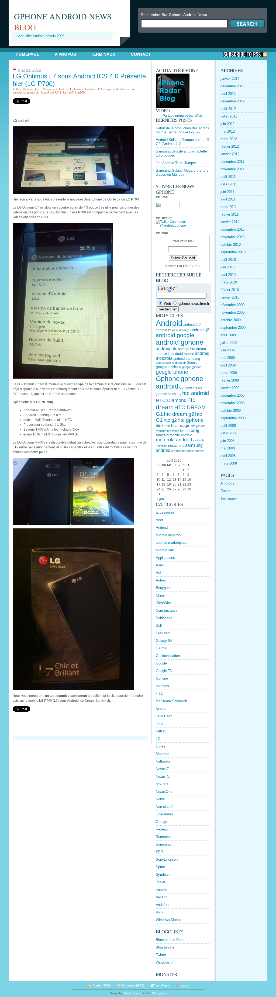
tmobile (161, 890)
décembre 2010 (232, 229)
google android (168, 367)
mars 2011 (228, 207)
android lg (163, 354)
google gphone (191, 367)
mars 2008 (228, 463)
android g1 (183, 330)
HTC (159, 693)
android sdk (163, 362)
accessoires (165, 512)
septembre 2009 (233, 328)
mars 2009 (228, 373)
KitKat (160, 731)
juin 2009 (227, 350)
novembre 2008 (232, 403)
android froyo (165, 330)
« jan (160, 499)
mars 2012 (228, 139)
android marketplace (171, 543)
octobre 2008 (230, 411)
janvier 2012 (229, 154)
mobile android (181, 435)
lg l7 (71, 92)
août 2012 (228, 109)
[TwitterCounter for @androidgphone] (183, 225)
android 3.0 (192, 325)
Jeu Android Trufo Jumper (176, 163)
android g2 (200, 330)
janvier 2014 (229, 79)
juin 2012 (227, 124)
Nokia (160, 799)
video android (194, 450)
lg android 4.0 (49, 92)
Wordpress (159, 993)
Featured (163, 633)
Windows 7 (164, 962)
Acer (159, 520)
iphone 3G (187, 431)
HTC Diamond (171, 400)
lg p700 (80, 92)
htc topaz (173, 430)
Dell (159, 626)
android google (175, 335)
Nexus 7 (162, 769)
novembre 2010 (232, 237)
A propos (65, 54)
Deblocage (164, 618)
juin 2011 (227, 192)
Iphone (161, 709)
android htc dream (192, 349)
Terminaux (103, 54)
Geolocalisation (168, 656)
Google (192, 363)
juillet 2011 (228, 184)
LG (100, 89)
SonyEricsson (167, 859)
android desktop (168, 535)
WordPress (161, 985)
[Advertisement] (72, 48)
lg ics (63, 92)
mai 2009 (227, 358)
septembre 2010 (233, 252)
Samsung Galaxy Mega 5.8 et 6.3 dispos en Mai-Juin (182, 172)
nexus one (176, 446)
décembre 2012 (232, 101)
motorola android (174, 439)
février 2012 (229, 146)
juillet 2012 (228, 116)
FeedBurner (192, 266)
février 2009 (229, 380)
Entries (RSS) (102, 985)
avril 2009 (228, 365)
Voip (159, 912)
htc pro (196, 426)
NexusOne (164, 792)
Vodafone (163, 905)
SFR (159, 852)
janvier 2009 (229, 388)
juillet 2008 (228, 433)
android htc (166, 348)
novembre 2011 (232, 169)
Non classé (164, 807)
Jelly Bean (164, 716)
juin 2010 (227, 267)
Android (63, 89)
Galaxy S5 (164, 641)
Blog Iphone (165, 947)
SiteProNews (132, 993)
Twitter (161, 955)
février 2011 (229, 214)
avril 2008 (228, 456)
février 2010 (229, 290)
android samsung (186, 358)
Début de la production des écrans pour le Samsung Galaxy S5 (182, 130)
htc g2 (170, 420)
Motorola (162, 754)
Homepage (27, 54)
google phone (172, 372)
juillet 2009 (228, 343)
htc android (195, 393)
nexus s (162, 784)
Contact (141, 54)
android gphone (179, 342)
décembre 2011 (232, 162)
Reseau (162, 829)
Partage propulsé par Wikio (183, 115)
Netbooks (163, 761)
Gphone (168, 378)
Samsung (163, 844)
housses (162, 686)
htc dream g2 (179, 414)
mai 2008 (227, 448)
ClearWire (163, 603)
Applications (165, 558)
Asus (160, 565)
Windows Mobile (168, 920)
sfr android (178, 450)
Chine (160, 595)
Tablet (160, 882)
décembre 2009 (232, 305)
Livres (160, 746)
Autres (161, 580)
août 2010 (228, 260)
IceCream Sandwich (83, 89)
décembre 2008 (232, 395)
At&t (159, 573)
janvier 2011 (229, 222)
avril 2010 (228, 275)
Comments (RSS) (132, 985)
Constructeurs (167, 610)
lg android (33, 92)
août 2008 (228, 426)
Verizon (161, 897)
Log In (184, 985)
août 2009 (228, 335)
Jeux (159, 724)
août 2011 (228, 177)
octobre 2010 (230, 245)
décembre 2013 (232, 86)
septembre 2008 (233, 418)
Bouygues (163, 588)
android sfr (179, 362)
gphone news (190, 387)
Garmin (161, 648)
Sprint (160, 867)
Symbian (163, 875)
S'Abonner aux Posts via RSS (245, 54)
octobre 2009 (230, 320)
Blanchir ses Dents (170, 940)
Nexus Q (163, 776)
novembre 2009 (232, 312)
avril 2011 (227, 199)
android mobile (182, 354)
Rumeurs (163, 837)
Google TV (164, 671)
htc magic (181, 425)
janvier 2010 (229, 297)
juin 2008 (227, 441)
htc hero (163, 425)
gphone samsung (168, 394)
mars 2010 (228, 282)
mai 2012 (227, 131)
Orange (161, 822)
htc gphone (191, 420)
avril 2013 (228, 94)
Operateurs (164, 814)
